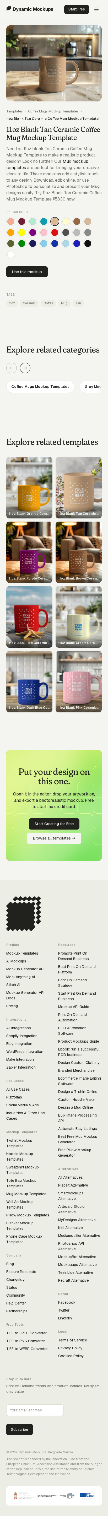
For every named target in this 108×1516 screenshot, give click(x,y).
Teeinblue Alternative (75, 1272)
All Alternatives (70, 1177)
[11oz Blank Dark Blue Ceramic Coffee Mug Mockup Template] (54, 243)
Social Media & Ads (22, 1105)
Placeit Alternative (73, 1185)
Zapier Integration (21, 1067)
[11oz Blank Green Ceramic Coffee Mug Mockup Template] (21, 243)
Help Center (16, 1303)
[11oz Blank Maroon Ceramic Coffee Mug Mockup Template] (21, 221)
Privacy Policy (70, 1348)
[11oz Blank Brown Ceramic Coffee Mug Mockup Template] (76, 221)
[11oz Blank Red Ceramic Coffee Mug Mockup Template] (54, 232)
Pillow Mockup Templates (27, 1215)
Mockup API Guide (73, 1006)
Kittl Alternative (70, 1227)
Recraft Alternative (73, 1280)
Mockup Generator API (25, 969)
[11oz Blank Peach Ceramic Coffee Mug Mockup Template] (10, 221)
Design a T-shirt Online (77, 1091)
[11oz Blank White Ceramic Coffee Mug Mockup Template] (10, 254)
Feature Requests (21, 1271)
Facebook (66, 1302)
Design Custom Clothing (79, 1062)
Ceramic (29, 303)
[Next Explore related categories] (25, 368)
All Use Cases (18, 1089)
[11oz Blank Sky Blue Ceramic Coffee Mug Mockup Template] (43, 243)
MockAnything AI (20, 976)
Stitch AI (13, 984)
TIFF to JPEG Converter (26, 1333)
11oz (12, 303)
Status (11, 1287)
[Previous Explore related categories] (11, 368)
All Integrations (18, 1028)
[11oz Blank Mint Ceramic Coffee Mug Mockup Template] (32, 221)
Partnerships (17, 1311)
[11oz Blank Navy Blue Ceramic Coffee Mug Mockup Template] (32, 243)
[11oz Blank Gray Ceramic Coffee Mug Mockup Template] (87, 232)
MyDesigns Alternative (77, 1219)
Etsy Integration (19, 1043)
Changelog (15, 1279)
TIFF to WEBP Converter (27, 1348)
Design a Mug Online (75, 1107)
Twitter (63, 1310)
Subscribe (19, 1429)
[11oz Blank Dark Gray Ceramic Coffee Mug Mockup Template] (65, 232)
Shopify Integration (21, 1035)
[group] (54, 387)
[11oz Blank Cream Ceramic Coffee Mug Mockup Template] (65, 221)
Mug (64, 303)
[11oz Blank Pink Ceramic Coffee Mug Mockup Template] (43, 232)
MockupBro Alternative (77, 1256)
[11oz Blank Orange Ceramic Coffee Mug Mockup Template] (10, 232)
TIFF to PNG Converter (25, 1341)
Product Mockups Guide (78, 1041)
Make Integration (20, 1059)
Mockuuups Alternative (77, 1264)
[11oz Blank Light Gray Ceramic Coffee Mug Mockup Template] (76, 232)
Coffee (48, 303)
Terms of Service (72, 1340)
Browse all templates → (54, 838)
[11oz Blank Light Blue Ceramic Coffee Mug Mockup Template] (65, 243)
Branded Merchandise (76, 1070)
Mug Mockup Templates (26, 1194)
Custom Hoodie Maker (77, 1099)
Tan (78, 303)
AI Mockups (16, 961)
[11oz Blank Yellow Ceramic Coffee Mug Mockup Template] (21, 232)
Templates (14, 111)
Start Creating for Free (54, 823)
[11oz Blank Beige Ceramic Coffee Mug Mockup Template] (87, 221)
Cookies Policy (71, 1355)
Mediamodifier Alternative (79, 1235)
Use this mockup (27, 271)
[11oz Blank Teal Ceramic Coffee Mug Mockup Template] (43, 221)
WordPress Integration (24, 1051)
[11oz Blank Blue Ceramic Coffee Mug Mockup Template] (76, 243)
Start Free (76, 9)
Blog (10, 1263)
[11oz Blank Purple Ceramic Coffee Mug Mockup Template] (32, 232)
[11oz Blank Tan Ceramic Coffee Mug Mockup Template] (54, 221)
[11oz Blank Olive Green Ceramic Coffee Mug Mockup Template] (10, 243)
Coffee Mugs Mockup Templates (53, 111)
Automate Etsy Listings (77, 1128)
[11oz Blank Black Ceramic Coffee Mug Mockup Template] (87, 243)
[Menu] (96, 9)
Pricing (12, 1006)
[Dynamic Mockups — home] (29, 9)
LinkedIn (65, 1318)
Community (15, 1295)
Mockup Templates (22, 953)
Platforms (14, 1097)
